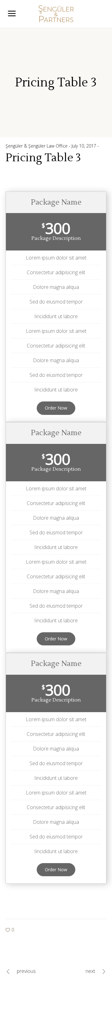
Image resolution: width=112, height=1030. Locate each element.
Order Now (56, 408)
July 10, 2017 (84, 146)
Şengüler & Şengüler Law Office (37, 146)
